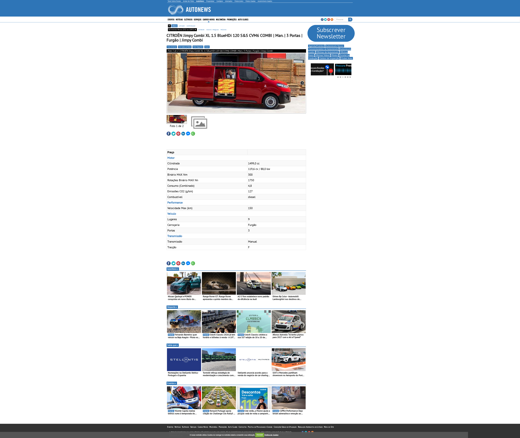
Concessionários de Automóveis (323, 49)
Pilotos (334, 55)
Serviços (193, 427)
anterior (201, 29)
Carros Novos (209, 19)
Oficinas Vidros (322, 55)
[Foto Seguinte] (278, 83)
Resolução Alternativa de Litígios (310, 427)
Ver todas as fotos (185, 47)
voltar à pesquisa (212, 29)
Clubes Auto (346, 58)
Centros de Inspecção (329, 58)
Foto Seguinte (198, 47)
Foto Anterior (171, 47)
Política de (271, 435)
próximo (223, 29)
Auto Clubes (232, 427)
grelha (174, 26)
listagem (182, 26)
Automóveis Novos (334, 46)
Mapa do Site (329, 427)
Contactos (242, 427)
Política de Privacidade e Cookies (260, 427)
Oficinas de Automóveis (327, 52)
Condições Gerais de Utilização (285, 427)
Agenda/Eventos (316, 46)
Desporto (171, 307)
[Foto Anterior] (194, 83)
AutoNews (172, 269)
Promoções (232, 19)
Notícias (178, 427)
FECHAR (260, 435)
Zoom (207, 47)
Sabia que (171, 345)
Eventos (171, 19)
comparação (191, 26)
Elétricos (185, 427)
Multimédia (220, 19)
